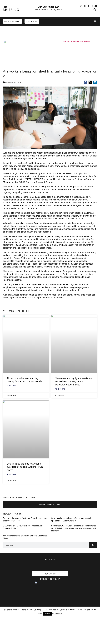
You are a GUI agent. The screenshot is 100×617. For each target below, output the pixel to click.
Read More (57, 613)
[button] (94, 9)
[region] (50, 48)
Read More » (12, 386)
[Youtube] (96, 6)
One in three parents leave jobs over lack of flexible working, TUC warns (25, 466)
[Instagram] (92, 6)
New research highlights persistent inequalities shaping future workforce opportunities (73, 381)
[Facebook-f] (88, 6)
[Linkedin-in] (81, 6)
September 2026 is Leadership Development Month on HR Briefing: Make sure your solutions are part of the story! (73, 528)
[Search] (93, 545)
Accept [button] (47, 614)
